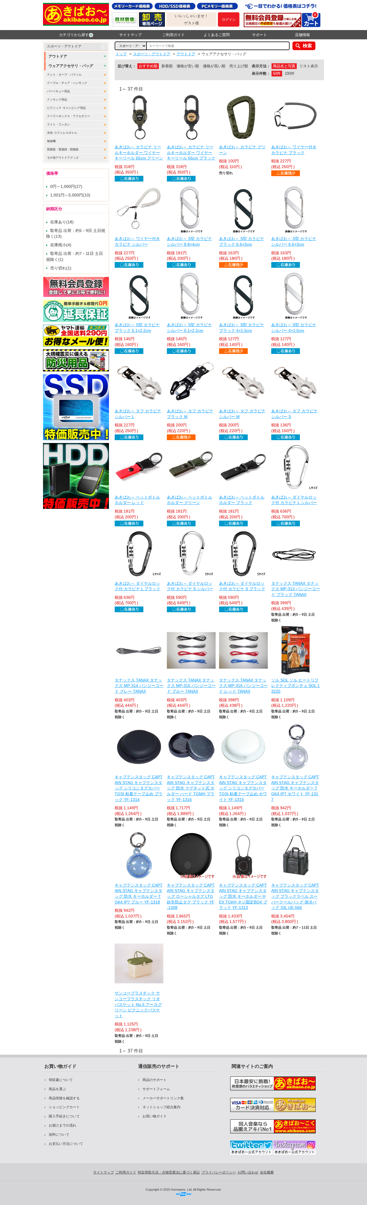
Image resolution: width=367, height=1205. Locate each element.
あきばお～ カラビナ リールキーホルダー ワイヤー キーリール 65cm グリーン (139, 152)
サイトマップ (130, 35)
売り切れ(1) (60, 268)
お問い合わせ (248, 1172)
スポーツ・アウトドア (64, 46)
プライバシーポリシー (219, 1172)
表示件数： (261, 73)
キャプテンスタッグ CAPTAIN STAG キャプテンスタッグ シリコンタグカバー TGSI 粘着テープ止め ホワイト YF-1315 (243, 788)
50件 (277, 73)
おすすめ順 (148, 66)
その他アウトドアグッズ (63, 157)
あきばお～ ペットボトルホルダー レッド (137, 500)
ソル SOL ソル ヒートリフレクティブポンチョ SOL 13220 (295, 686)
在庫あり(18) (62, 222)
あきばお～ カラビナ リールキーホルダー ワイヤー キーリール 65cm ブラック (191, 152)
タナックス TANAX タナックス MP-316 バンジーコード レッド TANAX (243, 686)
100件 (289, 73)
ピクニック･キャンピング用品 (66, 107)
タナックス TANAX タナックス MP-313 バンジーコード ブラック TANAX (295, 589)
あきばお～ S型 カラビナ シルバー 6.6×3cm (293, 241)
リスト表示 (308, 66)
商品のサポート (154, 1080)
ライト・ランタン (58, 124)
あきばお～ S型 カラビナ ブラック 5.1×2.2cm (137, 327)
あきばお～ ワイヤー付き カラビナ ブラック (294, 150)
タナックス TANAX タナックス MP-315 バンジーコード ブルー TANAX (191, 686)
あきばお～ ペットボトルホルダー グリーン (189, 500)
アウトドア (57, 56)
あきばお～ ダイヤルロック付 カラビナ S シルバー (190, 586)
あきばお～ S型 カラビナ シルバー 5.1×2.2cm (189, 327)
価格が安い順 (188, 66)
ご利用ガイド (173, 35)
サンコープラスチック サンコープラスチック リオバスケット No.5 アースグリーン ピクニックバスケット (138, 1004)
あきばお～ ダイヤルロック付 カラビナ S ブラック (242, 586)
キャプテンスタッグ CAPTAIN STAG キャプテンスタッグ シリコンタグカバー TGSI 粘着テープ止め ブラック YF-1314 (139, 788)
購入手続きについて (64, 1116)
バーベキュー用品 (58, 91)
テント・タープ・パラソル (64, 74)
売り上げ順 (238, 66)
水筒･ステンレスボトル (62, 132)
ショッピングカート (64, 1107)
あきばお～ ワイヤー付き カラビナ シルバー (137, 241)
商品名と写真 (284, 66)
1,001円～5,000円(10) (70, 195)
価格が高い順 (214, 66)
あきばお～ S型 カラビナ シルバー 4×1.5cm (293, 327)
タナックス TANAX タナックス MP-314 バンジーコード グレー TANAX (139, 686)
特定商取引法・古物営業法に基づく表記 (169, 1172)
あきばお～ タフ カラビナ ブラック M (190, 414)
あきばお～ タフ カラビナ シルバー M (242, 414)
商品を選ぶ (57, 1089)
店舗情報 (302, 35)
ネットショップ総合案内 (161, 1107)
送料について (59, 1135)
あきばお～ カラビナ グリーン (242, 150)
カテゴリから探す (74, 35)
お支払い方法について (66, 1144)
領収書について (61, 1080)
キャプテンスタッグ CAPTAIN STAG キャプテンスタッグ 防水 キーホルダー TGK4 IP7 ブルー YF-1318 (139, 893)
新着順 (167, 66)
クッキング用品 (57, 99)
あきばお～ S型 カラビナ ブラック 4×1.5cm (241, 327)
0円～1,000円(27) (66, 186)
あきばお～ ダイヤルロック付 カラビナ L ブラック (137, 586)
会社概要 (267, 1172)
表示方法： (261, 66)
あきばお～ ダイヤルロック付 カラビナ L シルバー (294, 500)
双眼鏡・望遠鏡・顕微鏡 (63, 149)
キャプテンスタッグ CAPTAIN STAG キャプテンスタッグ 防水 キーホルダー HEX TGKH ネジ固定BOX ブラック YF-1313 (243, 896)
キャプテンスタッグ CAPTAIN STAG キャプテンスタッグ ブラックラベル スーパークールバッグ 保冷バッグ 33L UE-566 (295, 896)
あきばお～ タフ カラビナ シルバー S (294, 414)
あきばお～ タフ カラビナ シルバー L (138, 414)
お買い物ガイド (154, 1116)
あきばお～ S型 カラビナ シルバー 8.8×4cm (189, 241)
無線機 (51, 141)
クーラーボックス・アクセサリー (68, 116)
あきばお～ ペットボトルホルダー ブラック (241, 500)
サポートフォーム (156, 1089)
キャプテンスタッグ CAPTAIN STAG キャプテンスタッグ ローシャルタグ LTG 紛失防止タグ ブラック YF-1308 (191, 896)
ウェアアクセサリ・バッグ (70, 66)
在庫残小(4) (60, 245)
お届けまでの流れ (62, 1125)
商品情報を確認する (64, 1098)
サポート (259, 35)
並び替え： (127, 66)
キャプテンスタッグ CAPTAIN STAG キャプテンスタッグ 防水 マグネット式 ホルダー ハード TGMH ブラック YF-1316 (191, 788)
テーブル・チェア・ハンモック (67, 82)
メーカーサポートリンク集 (163, 1098)
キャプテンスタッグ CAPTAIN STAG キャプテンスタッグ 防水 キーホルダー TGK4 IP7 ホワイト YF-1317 (295, 788)
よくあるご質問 (217, 35)
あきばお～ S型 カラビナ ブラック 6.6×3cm (241, 241)
